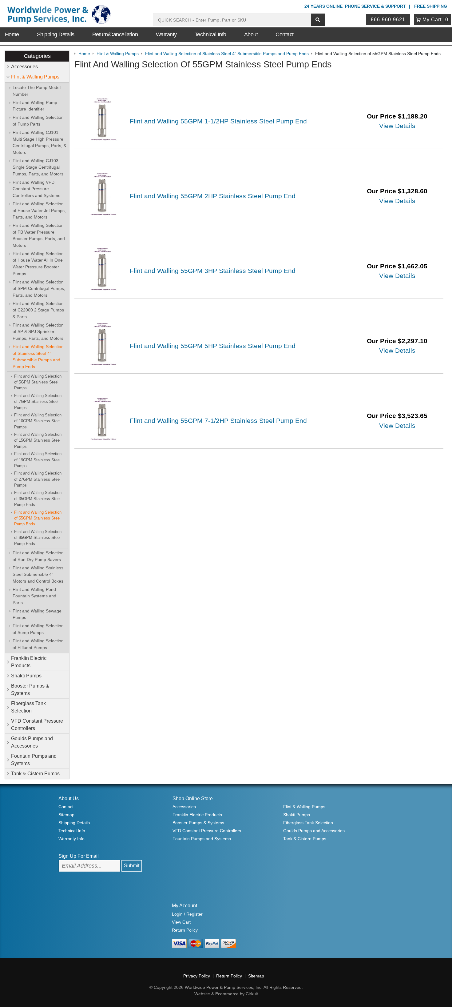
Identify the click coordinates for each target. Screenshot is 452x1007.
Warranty (166, 34)
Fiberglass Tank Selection (28, 707)
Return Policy (185, 930)
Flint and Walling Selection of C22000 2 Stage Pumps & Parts (38, 310)
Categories (37, 56)
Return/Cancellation (115, 34)
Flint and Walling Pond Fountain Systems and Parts (34, 596)
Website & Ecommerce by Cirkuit (226, 993)
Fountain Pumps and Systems (34, 759)
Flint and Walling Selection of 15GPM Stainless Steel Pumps (37, 440)
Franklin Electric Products (28, 662)
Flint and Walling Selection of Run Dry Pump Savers (38, 556)
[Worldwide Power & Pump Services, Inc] (58, 15)
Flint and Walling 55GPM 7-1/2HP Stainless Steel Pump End (218, 420)
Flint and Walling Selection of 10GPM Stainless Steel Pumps (37, 421)
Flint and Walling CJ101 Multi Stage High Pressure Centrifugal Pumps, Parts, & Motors (39, 142)
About (251, 34)
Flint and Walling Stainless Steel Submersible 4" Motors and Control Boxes (38, 574)
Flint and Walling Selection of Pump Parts (38, 120)
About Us (68, 798)
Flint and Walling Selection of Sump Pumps (38, 629)
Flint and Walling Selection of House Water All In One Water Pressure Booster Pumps (38, 263)
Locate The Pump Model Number (37, 91)
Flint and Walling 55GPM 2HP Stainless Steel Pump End (212, 195)
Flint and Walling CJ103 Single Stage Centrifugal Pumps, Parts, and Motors (38, 167)
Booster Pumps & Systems (30, 689)
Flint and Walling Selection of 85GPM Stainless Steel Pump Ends (37, 537)
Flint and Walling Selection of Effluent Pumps (38, 644)
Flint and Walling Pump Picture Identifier (35, 106)
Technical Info (210, 34)
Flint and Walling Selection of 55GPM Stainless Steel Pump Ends (37, 518)
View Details (397, 125)
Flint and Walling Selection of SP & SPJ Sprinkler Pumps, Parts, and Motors (38, 332)
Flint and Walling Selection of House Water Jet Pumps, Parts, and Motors (39, 210)
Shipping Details (55, 34)
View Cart (181, 922)
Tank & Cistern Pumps (35, 773)
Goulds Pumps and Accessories (32, 742)
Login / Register (187, 914)
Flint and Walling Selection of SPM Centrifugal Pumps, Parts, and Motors (39, 288)
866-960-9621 (388, 19)
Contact (285, 34)
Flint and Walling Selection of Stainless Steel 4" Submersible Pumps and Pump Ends (38, 356)
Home (12, 34)
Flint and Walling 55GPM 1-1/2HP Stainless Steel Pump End (218, 121)
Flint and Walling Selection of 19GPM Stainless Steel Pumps (37, 459)
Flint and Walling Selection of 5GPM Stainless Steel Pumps (37, 382)
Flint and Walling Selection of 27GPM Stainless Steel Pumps (37, 479)
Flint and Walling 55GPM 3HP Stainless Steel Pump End (212, 270)
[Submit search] (318, 20)
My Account (184, 905)
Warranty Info (71, 838)
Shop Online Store (192, 798)
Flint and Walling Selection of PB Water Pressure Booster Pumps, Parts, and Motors (39, 235)
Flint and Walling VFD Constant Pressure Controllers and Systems (36, 189)
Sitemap (66, 814)
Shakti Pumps (26, 675)
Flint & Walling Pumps (35, 76)
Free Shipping (430, 6)
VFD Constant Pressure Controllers (37, 724)
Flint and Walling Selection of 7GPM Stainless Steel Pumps (37, 401)
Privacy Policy (196, 975)
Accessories (24, 66)
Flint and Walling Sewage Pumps (37, 614)
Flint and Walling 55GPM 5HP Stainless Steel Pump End (212, 345)
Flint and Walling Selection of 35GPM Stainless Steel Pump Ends (37, 498)
